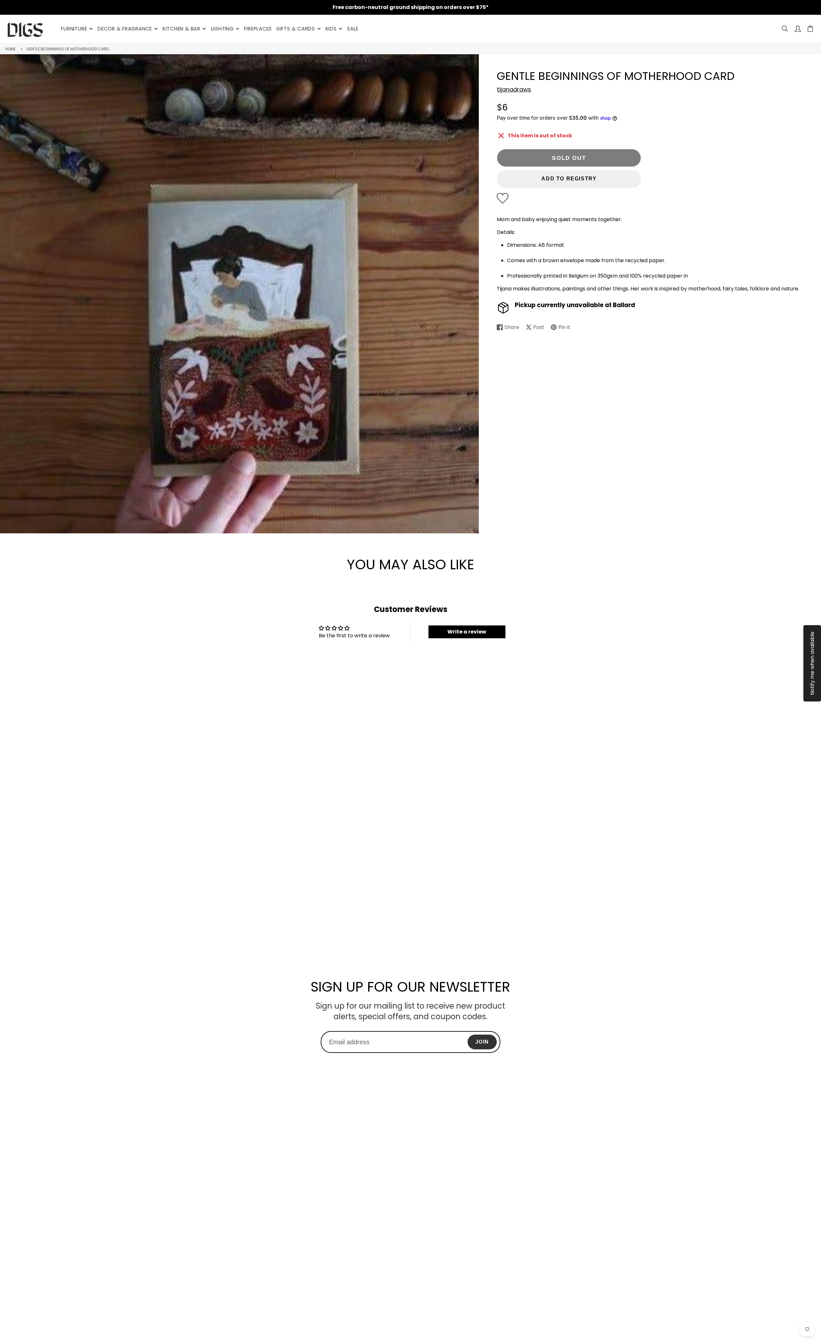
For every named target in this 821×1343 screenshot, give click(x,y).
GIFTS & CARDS (295, 28)
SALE (352, 28)
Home (10, 49)
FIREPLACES (258, 28)
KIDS (331, 28)
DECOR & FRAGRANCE (124, 28)
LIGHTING (222, 28)
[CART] (810, 29)
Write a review (466, 631)
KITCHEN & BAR (181, 28)
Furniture (74, 28)
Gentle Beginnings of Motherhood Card (67, 49)
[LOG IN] (798, 29)
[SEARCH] (785, 29)
